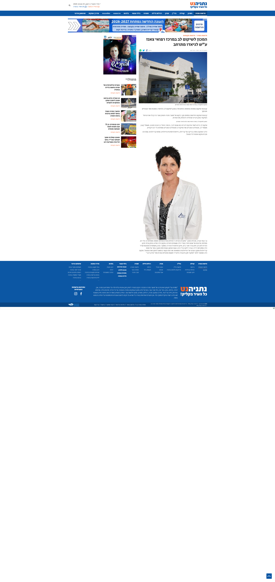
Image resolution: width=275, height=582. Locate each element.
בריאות (192, 267)
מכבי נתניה (135, 272)
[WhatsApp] (140, 50)
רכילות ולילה (157, 13)
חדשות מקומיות (202, 267)
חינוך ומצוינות (190, 272)
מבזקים (205, 270)
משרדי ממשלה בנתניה (74, 275)
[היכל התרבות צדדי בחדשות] (119, 54)
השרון (190, 13)
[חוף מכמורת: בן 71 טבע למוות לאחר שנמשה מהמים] (128, 129)
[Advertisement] (119, 165)
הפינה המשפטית (108, 272)
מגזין (167, 13)
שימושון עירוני (80, 13)
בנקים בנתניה (77, 278)
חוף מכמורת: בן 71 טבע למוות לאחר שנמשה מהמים (112, 126)
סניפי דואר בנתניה (75, 270)
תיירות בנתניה (122, 276)
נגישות (103, 305)
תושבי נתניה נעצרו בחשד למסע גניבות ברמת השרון (112, 113)
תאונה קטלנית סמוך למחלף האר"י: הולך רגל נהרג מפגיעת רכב (112, 139)
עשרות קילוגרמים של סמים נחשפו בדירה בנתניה (112, 87)
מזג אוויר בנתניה (78, 6)
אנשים (161, 270)
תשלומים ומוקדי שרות (75, 267)
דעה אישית (110, 267)
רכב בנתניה (95, 270)
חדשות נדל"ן (177, 267)
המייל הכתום (93, 6)
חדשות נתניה (200, 13)
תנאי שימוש (110, 305)
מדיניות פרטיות (120, 305)
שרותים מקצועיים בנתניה (92, 272)
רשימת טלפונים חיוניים (74, 272)
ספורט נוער (135, 270)
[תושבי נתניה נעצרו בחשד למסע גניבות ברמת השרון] (128, 116)
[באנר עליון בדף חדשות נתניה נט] (137, 25)
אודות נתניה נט (141, 305)
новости (117, 13)
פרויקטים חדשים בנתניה (174, 270)
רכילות (149, 267)
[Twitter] (143, 50)
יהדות (111, 270)
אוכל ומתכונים (159, 272)
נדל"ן (174, 13)
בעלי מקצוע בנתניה (93, 267)
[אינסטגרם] (76, 294)
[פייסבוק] (81, 294)
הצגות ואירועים (121, 267)
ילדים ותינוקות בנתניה (93, 278)
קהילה (182, 13)
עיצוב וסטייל (159, 267)
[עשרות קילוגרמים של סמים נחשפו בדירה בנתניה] (128, 89)
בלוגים (126, 13)
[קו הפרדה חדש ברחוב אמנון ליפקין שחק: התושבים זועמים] (128, 102)
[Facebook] (146, 50)
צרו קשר (96, 305)
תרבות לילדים (122, 270)
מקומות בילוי (147, 270)
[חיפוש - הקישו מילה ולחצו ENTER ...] (69, 5)
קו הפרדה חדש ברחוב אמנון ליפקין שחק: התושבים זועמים (112, 100)
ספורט (146, 13)
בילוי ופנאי (136, 13)
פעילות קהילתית (189, 270)
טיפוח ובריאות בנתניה (92, 275)
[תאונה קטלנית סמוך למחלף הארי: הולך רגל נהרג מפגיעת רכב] (128, 142)
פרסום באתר (130, 305)
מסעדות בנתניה (121, 273)
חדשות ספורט (134, 267)
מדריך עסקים (94, 13)
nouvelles (106, 13)
